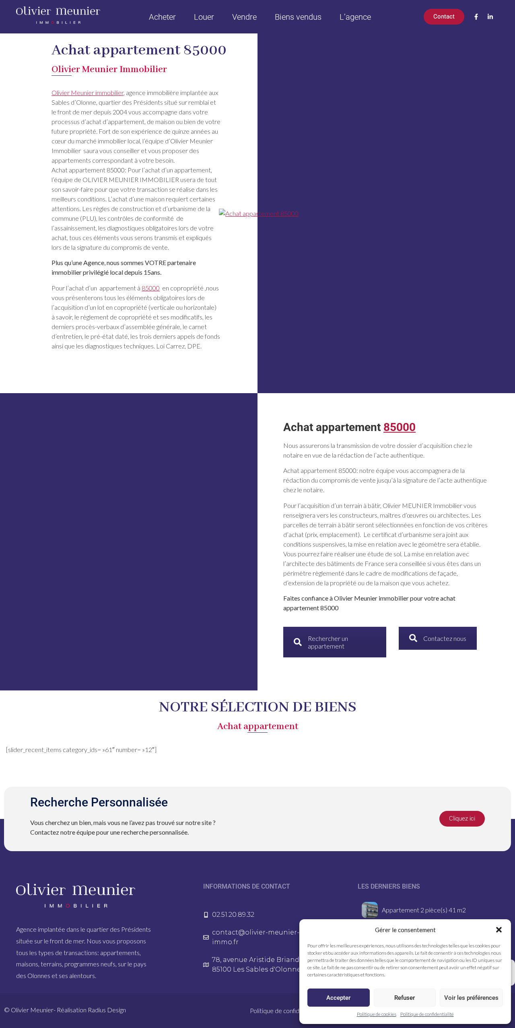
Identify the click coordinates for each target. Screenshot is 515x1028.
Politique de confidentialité (427, 1014)
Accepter (338, 997)
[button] (499, 930)
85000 (151, 288)
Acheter (162, 17)
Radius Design (107, 1009)
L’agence (355, 17)
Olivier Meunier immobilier (88, 92)
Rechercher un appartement (328, 642)
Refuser (404, 997)
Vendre (244, 17)
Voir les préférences (471, 997)
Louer (204, 17)
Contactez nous (444, 638)
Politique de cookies (376, 1014)
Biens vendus (298, 17)
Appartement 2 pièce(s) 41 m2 (424, 910)
